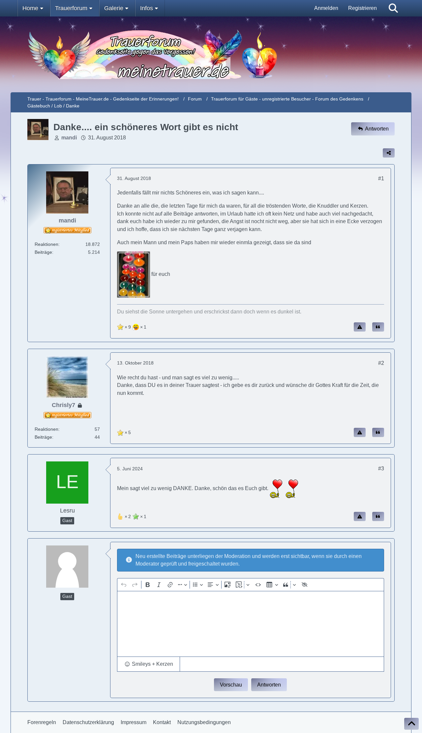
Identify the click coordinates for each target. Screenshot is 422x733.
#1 (381, 178)
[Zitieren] (378, 327)
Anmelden (326, 8)
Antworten (269, 685)
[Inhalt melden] (360, 327)
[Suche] (393, 8)
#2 (381, 363)
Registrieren (362, 8)
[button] (148, 664)
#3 (381, 468)
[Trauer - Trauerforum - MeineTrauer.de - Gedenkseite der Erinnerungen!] (211, 54)
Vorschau (231, 685)
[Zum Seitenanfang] (411, 724)
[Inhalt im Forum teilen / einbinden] (389, 153)
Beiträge (43, 252)
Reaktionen (46, 244)
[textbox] (250, 624)
